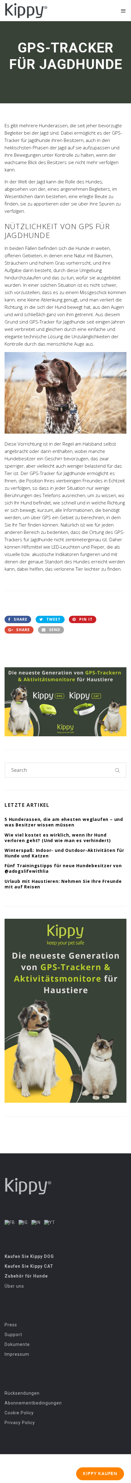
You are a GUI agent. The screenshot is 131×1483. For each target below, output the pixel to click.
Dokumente (17, 1344)
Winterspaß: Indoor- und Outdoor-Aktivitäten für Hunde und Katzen (64, 853)
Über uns (14, 1286)
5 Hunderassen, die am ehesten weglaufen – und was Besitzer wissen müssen (64, 822)
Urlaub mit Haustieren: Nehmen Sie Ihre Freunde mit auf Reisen (63, 884)
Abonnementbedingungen (33, 1403)
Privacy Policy (20, 1422)
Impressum (17, 1354)
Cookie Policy (19, 1412)
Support (13, 1334)
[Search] (117, 770)
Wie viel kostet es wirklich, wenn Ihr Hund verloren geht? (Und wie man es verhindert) (58, 837)
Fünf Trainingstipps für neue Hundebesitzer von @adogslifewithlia (63, 868)
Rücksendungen (22, 1393)
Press (11, 1324)
